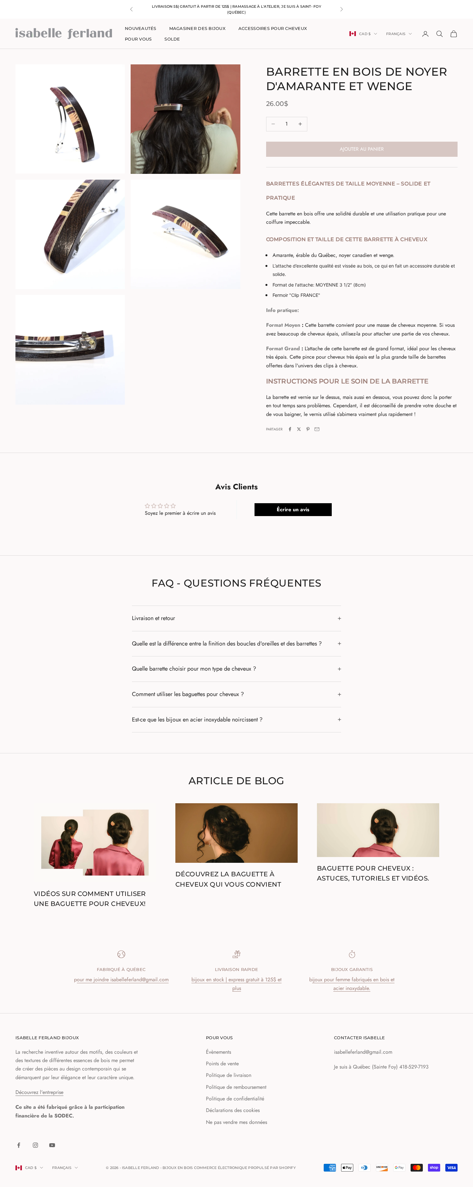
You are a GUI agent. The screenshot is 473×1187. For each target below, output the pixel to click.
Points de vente (222, 1063)
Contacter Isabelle (359, 1037)
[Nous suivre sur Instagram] (35, 1145)
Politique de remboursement (236, 1087)
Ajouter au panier (362, 149)
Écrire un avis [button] (293, 509)
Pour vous (138, 39)
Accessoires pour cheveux (272, 28)
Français (395, 34)
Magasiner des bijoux (197, 28)
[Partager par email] (317, 429)
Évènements (218, 1052)
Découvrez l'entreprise (39, 1092)
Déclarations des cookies (233, 1110)
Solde (172, 39)
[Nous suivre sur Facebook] (18, 1145)
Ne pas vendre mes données (236, 1122)
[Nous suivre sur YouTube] (52, 1145)
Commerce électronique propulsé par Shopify (245, 1167)
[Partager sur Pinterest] (308, 429)
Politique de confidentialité (235, 1098)
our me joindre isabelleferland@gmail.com (123, 979)
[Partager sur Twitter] (298, 429)
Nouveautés (140, 28)
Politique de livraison (228, 1075)
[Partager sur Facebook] (289, 429)
